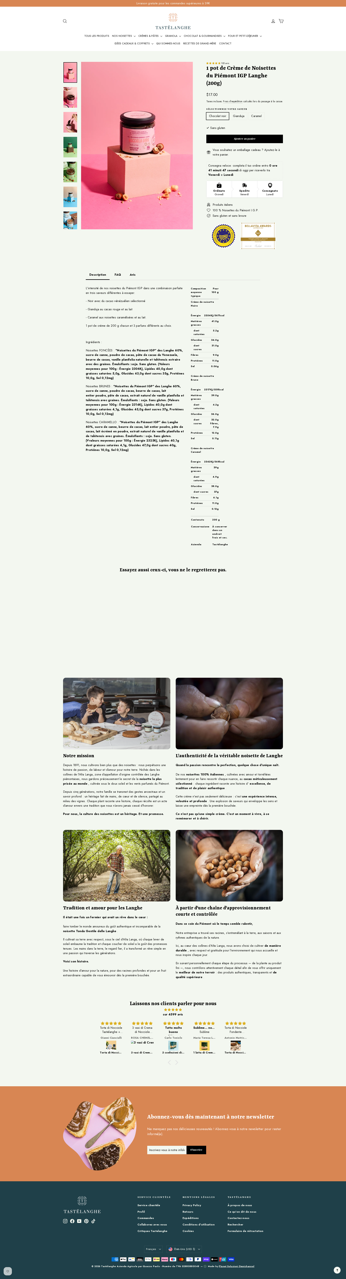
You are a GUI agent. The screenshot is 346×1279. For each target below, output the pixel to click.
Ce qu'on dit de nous (242, 1212)
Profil (141, 1212)
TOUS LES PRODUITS (96, 36)
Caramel (256, 116)
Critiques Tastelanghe (152, 1231)
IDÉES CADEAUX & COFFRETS (133, 43)
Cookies (188, 1231)
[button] (213, 63)
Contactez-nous (238, 1218)
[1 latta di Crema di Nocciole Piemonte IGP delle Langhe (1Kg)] (204, 1046)
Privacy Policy (192, 1205)
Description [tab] (97, 275)
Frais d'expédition (232, 101)
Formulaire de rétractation (245, 1231)
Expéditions (191, 1218)
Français (151, 1249)
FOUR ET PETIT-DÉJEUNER (243, 36)
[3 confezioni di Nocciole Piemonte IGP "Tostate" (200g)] (173, 1046)
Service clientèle (148, 1205)
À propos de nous (240, 1205)
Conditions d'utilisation (199, 1225)
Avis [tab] (133, 275)
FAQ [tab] (118, 275)
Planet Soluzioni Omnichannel (236, 1266)
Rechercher (235, 1225)
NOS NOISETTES (122, 36)
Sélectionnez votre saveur (226, 109)
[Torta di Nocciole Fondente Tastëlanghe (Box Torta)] (236, 1046)
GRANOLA (171, 36)
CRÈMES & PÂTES (148, 36)
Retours (188, 1212)
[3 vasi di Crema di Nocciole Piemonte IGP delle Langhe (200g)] (142, 1046)
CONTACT (225, 43)
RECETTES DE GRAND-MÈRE (199, 43)
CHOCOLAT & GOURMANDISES (203, 36)
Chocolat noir (217, 116)
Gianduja (238, 116)
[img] (173, 1009)
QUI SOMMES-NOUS (168, 43)
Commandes (145, 1218)
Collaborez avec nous (152, 1225)
